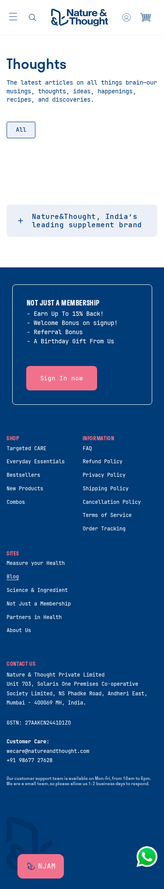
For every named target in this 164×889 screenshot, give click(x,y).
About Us (19, 630)
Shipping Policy (106, 488)
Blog (13, 576)
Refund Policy (102, 461)
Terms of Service (107, 515)
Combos (16, 502)
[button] (13, 16)
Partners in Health (34, 617)
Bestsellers (23, 475)
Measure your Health (36, 563)
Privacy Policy (104, 475)
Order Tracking (104, 528)
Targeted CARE (26, 448)
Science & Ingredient (37, 590)
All (21, 129)
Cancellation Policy (112, 502)
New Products (25, 488)
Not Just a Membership (39, 603)
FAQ (87, 448)
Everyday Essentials (36, 461)
